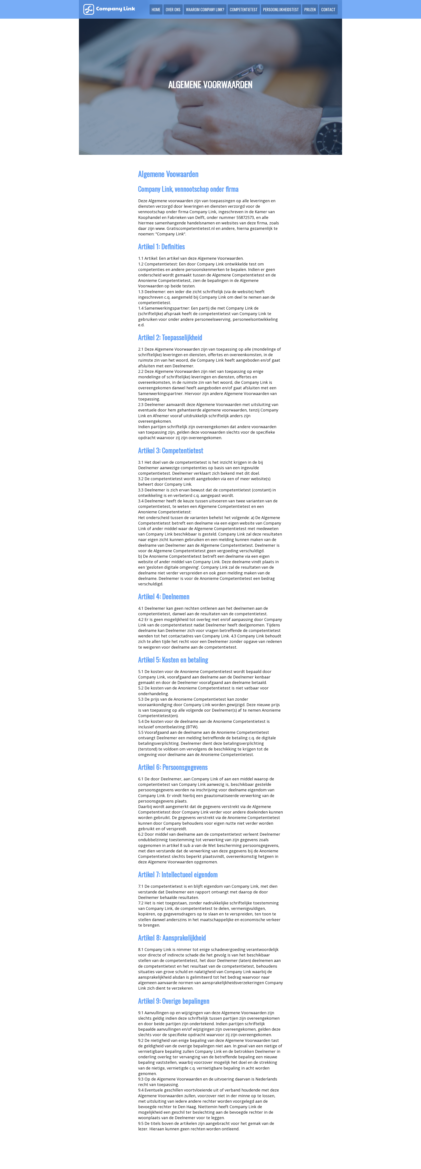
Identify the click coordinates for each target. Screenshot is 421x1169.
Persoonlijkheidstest (281, 9)
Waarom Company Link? (205, 9)
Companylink (109, 9)
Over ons (173, 9)
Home (156, 9)
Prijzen (310, 9)
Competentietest (244, 9)
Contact (328, 9)
